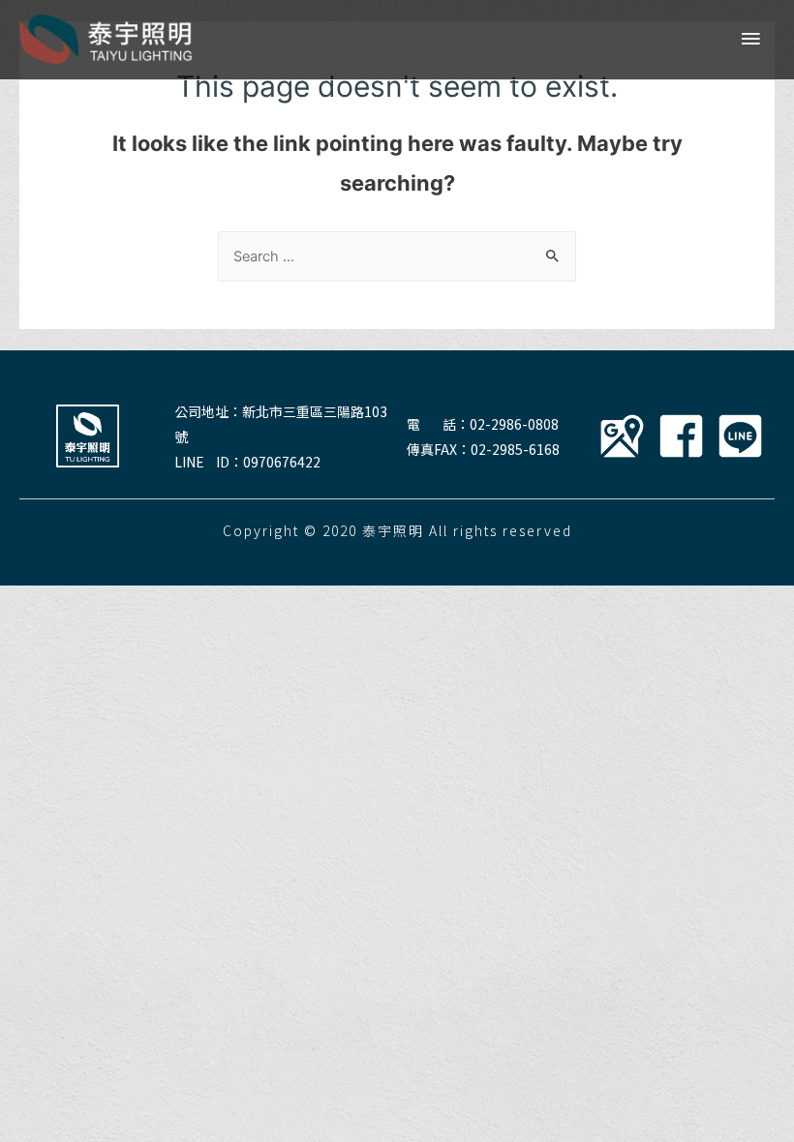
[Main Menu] (750, 40)
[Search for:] (397, 256)
